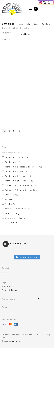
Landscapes (12, 194)
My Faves (10, 199)
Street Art (11, 222)
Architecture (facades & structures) (23, 166)
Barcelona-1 (7, 55)
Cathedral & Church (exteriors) (21, 185)
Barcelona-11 (20, 92)
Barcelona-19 (32, 120)
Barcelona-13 (44, 93)
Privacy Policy (8, 286)
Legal (4, 283)
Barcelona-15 (7, 121)
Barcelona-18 (20, 120)
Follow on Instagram (29, 257)
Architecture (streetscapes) (19, 180)
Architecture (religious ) (18, 176)
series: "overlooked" (15, 218)
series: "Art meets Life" (17, 208)
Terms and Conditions (11, 335)
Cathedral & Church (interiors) (21, 190)
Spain (36, 24)
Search (38, 298)
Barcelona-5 (44, 65)
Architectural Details (17, 157)
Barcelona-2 (19, 55)
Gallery (28, 24)
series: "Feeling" (14, 213)
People (10, 204)
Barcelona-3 (32, 55)
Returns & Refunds (10, 290)
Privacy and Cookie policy (33, 335)
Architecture (12, 162)
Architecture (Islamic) (16, 171)
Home (20, 24)
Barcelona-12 (32, 86)
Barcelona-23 (44, 123)
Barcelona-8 (7, 93)
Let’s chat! (6, 273)
